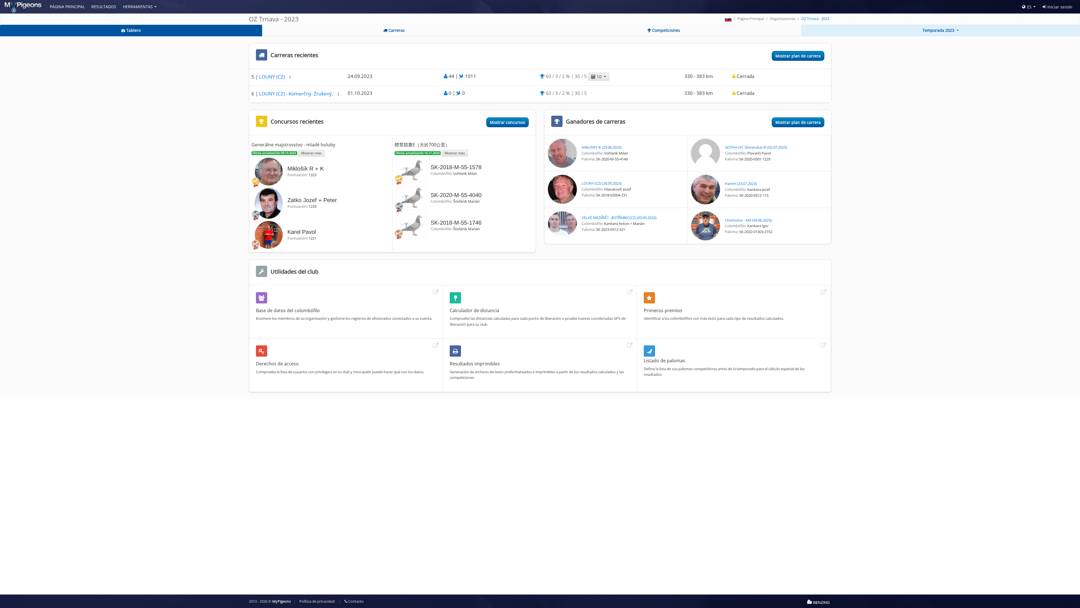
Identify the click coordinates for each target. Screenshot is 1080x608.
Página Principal (67, 6)
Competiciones (665, 30)
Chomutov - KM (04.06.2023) (748, 220)
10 (599, 76)
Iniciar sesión (1059, 7)
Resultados (103, 6)
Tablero (133, 30)
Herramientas (138, 6)
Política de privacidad (317, 601)
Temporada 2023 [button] (938, 30)
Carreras (396, 30)
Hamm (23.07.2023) (741, 183)
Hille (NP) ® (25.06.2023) (602, 147)
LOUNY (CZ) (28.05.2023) (602, 183)
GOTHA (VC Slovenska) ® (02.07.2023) (756, 147)
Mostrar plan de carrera (798, 56)
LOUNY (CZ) (272, 76)
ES (1029, 7)
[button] (290, 77)
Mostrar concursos (507, 122)
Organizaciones (782, 18)
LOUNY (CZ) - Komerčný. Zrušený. (296, 93)
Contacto (355, 601)
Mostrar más (311, 153)
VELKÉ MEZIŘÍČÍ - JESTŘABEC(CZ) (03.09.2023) (619, 217)
